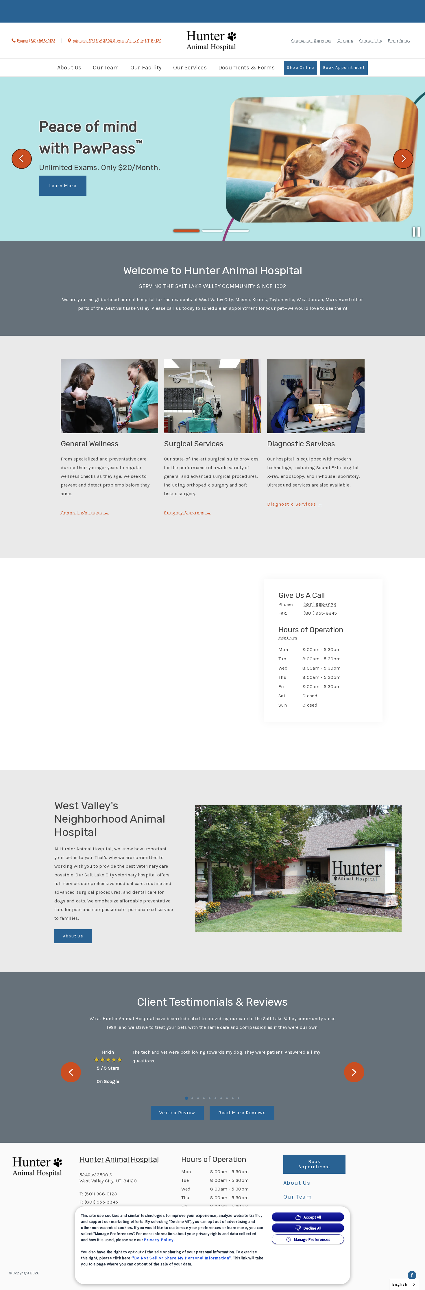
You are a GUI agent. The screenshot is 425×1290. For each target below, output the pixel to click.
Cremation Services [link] (311, 40)
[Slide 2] (212, 231)
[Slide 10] (238, 1098)
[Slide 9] (233, 1098)
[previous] (22, 159)
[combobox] (404, 1284)
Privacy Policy (159, 1239)
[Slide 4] (204, 1098)
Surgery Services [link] (184, 512)
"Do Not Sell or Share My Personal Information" (181, 1257)
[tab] (289, 639)
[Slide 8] (227, 1098)
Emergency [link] (399, 40)
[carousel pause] (416, 232)
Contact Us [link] (370, 40)
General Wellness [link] (82, 512)
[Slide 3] (238, 231)
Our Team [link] (106, 67)
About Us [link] (69, 67)
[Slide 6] (215, 1098)
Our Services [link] (190, 67)
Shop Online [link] (300, 67)
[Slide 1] (186, 231)
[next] (403, 159)
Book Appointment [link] (344, 67)
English (399, 1284)
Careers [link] (346, 40)
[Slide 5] (209, 1098)
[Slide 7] (221, 1098)
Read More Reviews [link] (242, 1112)
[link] (211, 39)
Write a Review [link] (177, 1112)
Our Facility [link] (145, 67)
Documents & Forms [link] (246, 67)
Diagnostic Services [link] (291, 504)
